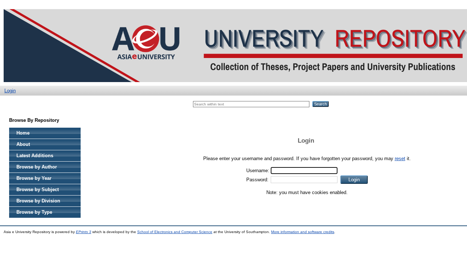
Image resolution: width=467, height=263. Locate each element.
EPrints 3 (83, 232)
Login (10, 90)
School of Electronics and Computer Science (174, 232)
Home (23, 133)
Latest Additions (34, 155)
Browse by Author (36, 167)
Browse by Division (38, 201)
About (23, 144)
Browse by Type (34, 212)
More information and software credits (302, 232)
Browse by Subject (37, 189)
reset (400, 158)
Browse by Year (33, 178)
